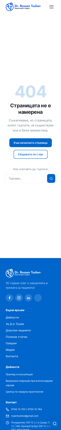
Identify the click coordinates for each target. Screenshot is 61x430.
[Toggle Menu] (51, 7)
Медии (10, 349)
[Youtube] (38, 298)
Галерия (11, 343)
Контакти (12, 356)
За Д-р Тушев (15, 324)
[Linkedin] (28, 298)
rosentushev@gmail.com (24, 415)
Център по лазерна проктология (24, 391)
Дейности (12, 317)
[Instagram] (19, 298)
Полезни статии (16, 336)
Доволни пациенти (18, 330)
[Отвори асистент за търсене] (54, 423)
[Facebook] (9, 298)
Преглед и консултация (19, 374)
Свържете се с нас (30, 154)
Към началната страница (30, 142)
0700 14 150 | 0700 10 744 (26, 409)
